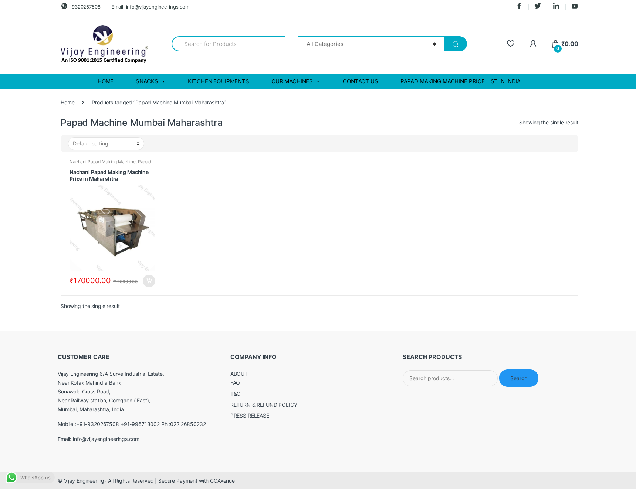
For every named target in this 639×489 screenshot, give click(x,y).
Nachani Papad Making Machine (103, 161)
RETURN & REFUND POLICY (263, 405)
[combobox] (228, 43)
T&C (235, 394)
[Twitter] (537, 6)
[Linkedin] (556, 6)
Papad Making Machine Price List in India (460, 81)
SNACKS (147, 81)
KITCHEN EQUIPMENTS (218, 81)
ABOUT (239, 374)
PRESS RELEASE (249, 415)
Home (67, 102)
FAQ (235, 382)
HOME (106, 81)
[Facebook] (519, 6)
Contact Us (360, 81)
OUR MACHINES (292, 81)
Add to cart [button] (148, 281)
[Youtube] (574, 6)
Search (518, 378)
